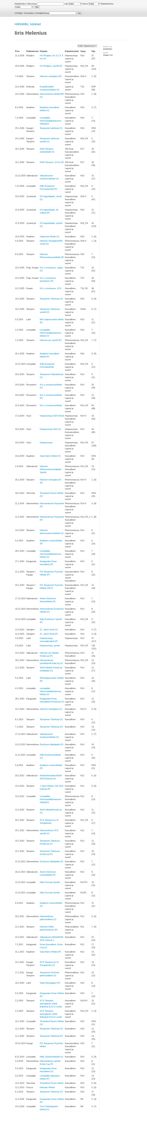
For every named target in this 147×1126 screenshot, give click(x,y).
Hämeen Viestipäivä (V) (51, 709)
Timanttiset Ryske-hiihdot (51, 1083)
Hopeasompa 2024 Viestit (52, 415)
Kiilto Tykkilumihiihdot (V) (51, 1056)
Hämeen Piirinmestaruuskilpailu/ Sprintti (50, 469)
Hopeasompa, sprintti (50, 645)
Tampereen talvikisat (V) (51, 128)
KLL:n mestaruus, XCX (50, 288)
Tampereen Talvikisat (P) (51, 726)
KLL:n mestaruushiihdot (51, 405)
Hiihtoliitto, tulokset (28, 24)
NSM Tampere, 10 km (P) (52, 162)
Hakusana (32, 3)
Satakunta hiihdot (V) (49, 236)
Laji (65, 3)
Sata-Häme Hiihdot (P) (50, 951)
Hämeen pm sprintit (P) (51, 340)
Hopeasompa (46, 442)
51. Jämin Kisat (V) (49, 629)
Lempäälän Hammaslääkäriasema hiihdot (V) (50, 333)
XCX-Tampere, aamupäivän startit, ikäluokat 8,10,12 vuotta (51, 1003)
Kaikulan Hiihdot (47, 1087)
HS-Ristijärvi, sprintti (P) (51, 66)
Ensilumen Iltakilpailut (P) (51, 744)
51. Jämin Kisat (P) (49, 634)
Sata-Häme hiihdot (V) (50, 456)
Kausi (85, 3)
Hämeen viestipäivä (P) (51, 76)
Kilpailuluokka (107, 3)
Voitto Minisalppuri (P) (50, 983)
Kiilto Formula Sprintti (50, 882)
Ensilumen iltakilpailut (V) (51, 861)
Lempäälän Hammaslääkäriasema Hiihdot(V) (50, 120)
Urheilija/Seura (42, 13)
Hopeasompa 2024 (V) (50, 429)
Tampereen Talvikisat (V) (51, 298)
